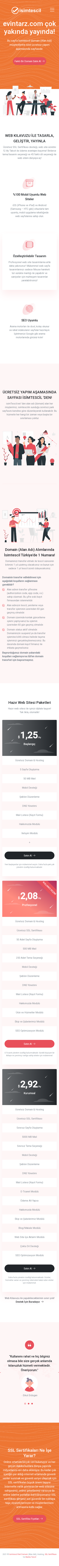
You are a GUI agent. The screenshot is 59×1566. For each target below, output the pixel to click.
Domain (24, 1554)
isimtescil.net (15, 1554)
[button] (25, 1403)
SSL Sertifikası (51, 1554)
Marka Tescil (31, 1557)
